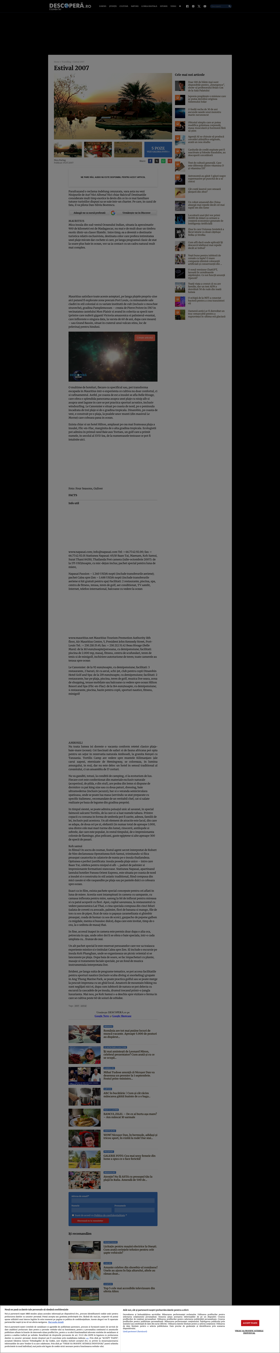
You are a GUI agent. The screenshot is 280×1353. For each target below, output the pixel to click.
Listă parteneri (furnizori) (135, 1331)
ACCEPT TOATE (250, 1323)
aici (87, 1338)
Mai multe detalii (56, 1322)
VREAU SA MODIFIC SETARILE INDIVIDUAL (249, 1332)
